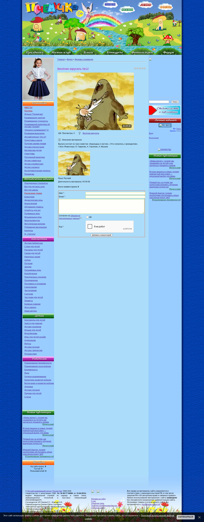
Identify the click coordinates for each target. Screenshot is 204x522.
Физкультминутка (32, 220)
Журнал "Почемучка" (33, 114)
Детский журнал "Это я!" (35, 137)
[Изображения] (74, 163)
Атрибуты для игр (32, 210)
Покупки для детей (32, 393)
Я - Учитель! (29, 234)
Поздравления (31, 280)
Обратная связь (97, 503)
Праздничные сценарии (35, 277)
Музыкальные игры (33, 217)
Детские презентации (34, 147)
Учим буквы (29, 154)
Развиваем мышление (34, 133)
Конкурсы (28, 230)
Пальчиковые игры (32, 270)
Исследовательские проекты (37, 171)
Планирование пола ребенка (37, 366)
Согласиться (185, 517)
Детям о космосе (32, 167)
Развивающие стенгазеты (36, 121)
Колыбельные (30, 273)
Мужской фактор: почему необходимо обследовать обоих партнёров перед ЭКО (37, 452)
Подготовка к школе (33, 140)
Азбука (27, 260)
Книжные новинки (32, 304)
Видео (70, 59)
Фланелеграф (30, 203)
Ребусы (27, 344)
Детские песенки (32, 347)
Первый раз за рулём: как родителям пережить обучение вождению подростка (37, 441)
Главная (61, 59)
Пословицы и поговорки (35, 284)
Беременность (31, 370)
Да (90, 217)
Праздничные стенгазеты (36, 183)
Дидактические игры (33, 200)
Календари (29, 197)
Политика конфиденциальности (104, 506)
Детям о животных (32, 160)
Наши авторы (30, 311)
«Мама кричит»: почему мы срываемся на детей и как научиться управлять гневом (36, 420)
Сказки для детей (32, 253)
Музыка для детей (32, 330)
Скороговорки (30, 287)
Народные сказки (32, 257)
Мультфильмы (30, 333)
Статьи (27, 397)
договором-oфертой (151, 504)
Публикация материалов (35, 227)
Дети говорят (30, 307)
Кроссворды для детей (34, 320)
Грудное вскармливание (35, 376)
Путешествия (30, 354)
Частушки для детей (33, 297)
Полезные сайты (98, 508)
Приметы (28, 301)
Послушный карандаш (34, 157)
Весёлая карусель (91, 133)
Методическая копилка (34, 224)
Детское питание (32, 390)
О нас (93, 501)
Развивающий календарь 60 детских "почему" (37, 125)
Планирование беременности (38, 363)
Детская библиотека (33, 243)
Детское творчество (33, 350)
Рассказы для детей (33, 250)
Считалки (28, 294)
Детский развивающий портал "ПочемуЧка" (44, 491)
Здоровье (28, 387)
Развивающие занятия (34, 118)
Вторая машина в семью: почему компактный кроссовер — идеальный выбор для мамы (38, 430)
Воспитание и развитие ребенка (39, 383)
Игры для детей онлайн (35, 337)
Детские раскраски (32, 327)
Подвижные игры (32, 214)
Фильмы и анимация (84, 59)
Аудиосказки (30, 340)
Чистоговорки (30, 290)
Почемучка (29, 174)
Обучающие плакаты (33, 207)
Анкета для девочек (33, 323)
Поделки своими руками (35, 144)
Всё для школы (31, 190)
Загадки (27, 267)
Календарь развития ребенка (37, 380)
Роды (26, 373)
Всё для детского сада (34, 187)
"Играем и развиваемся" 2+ (36, 130)
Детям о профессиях (33, 164)
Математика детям (33, 150)
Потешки (28, 263)
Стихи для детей (32, 246)
